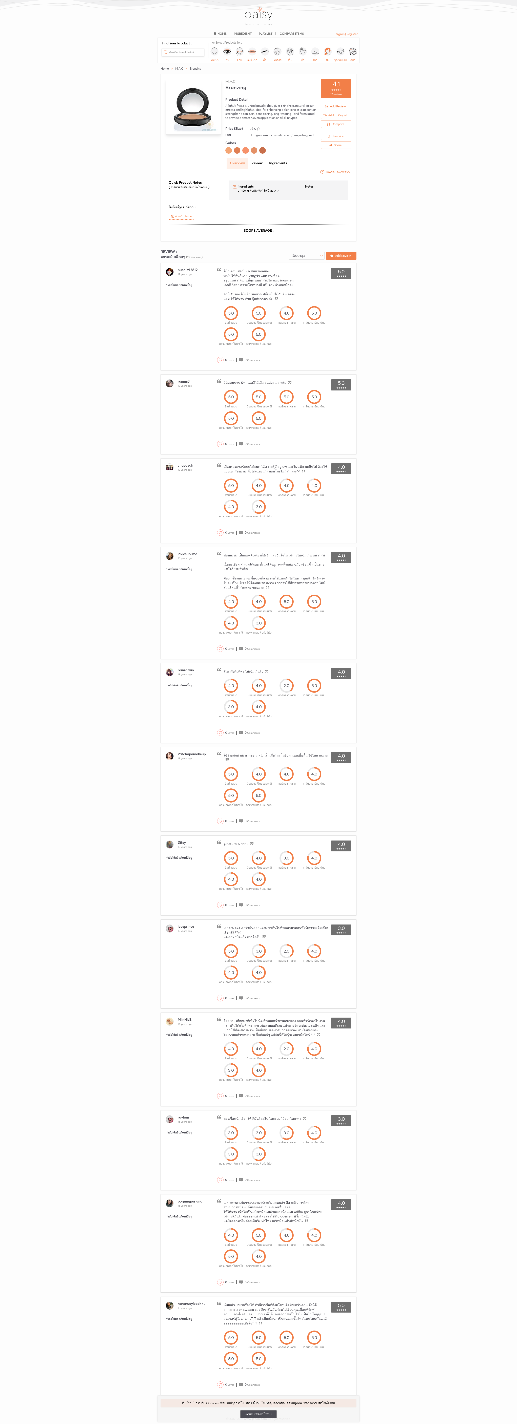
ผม (328, 60)
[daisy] (258, 18)
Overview (237, 163)
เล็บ (290, 60)
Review (257, 163)
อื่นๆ (352, 60)
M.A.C (179, 69)
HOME (222, 33)
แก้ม (239, 60)
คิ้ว (265, 60)
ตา (227, 60)
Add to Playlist (338, 115)
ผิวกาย (277, 60)
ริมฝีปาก (252, 60)
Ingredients (278, 163)
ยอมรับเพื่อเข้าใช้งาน (258, 1414)
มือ (302, 60)
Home (165, 69)
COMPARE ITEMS (292, 33)
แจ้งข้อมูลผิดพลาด (338, 172)
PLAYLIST (265, 33)
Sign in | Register (347, 34)
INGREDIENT (243, 33)
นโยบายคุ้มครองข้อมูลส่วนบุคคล (281, 1403)
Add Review (338, 106)
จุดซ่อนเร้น (340, 60)
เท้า (315, 60)
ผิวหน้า (214, 60)
